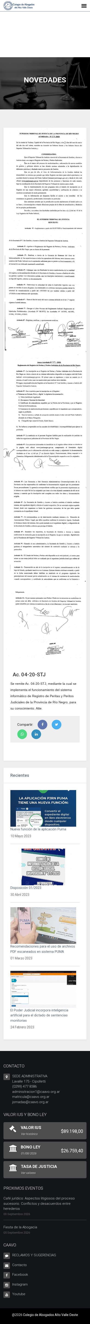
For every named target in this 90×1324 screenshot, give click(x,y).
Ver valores (28, 1173)
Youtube (18, 1294)
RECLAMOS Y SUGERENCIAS (34, 1255)
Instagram (20, 1284)
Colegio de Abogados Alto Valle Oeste (50, 1315)
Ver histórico (29, 1134)
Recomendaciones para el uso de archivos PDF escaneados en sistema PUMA (42, 949)
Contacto (19, 1265)
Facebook (20, 1275)
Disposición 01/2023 (25, 888)
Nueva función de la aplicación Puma (38, 829)
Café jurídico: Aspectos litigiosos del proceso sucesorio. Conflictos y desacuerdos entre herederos (39, 1203)
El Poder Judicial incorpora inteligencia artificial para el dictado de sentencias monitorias (39, 1015)
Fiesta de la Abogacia (20, 1227)
